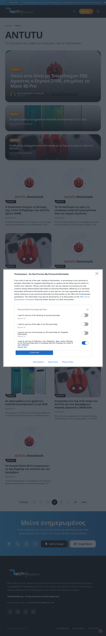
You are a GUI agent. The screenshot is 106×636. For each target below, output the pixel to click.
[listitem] (53, 309)
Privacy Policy (67, 362)
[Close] (97, 274)
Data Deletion (38, 362)
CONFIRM (34, 353)
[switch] (85, 315)
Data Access (53, 362)
